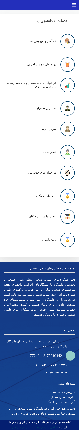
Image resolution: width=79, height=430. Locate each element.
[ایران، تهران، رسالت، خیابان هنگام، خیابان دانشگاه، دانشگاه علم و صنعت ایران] (71, 344)
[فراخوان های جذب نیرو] (65, 173)
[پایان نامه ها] (65, 240)
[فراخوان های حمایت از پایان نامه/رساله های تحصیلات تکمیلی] (65, 85)
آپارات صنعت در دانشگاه (60, 402)
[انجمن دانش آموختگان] (65, 216)
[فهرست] (74, 5)
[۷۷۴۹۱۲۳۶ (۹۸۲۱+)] (71, 365)
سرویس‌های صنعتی (63, 392)
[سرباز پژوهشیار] (65, 108)
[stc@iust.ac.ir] (71, 372)
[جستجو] (64, 5)
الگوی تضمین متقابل (63, 397)
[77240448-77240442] (68, 356)
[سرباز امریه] (65, 129)
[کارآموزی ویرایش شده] (65, 41)
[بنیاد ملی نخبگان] (65, 196)
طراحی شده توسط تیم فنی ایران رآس (35, 427)
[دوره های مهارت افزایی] (65, 64)
